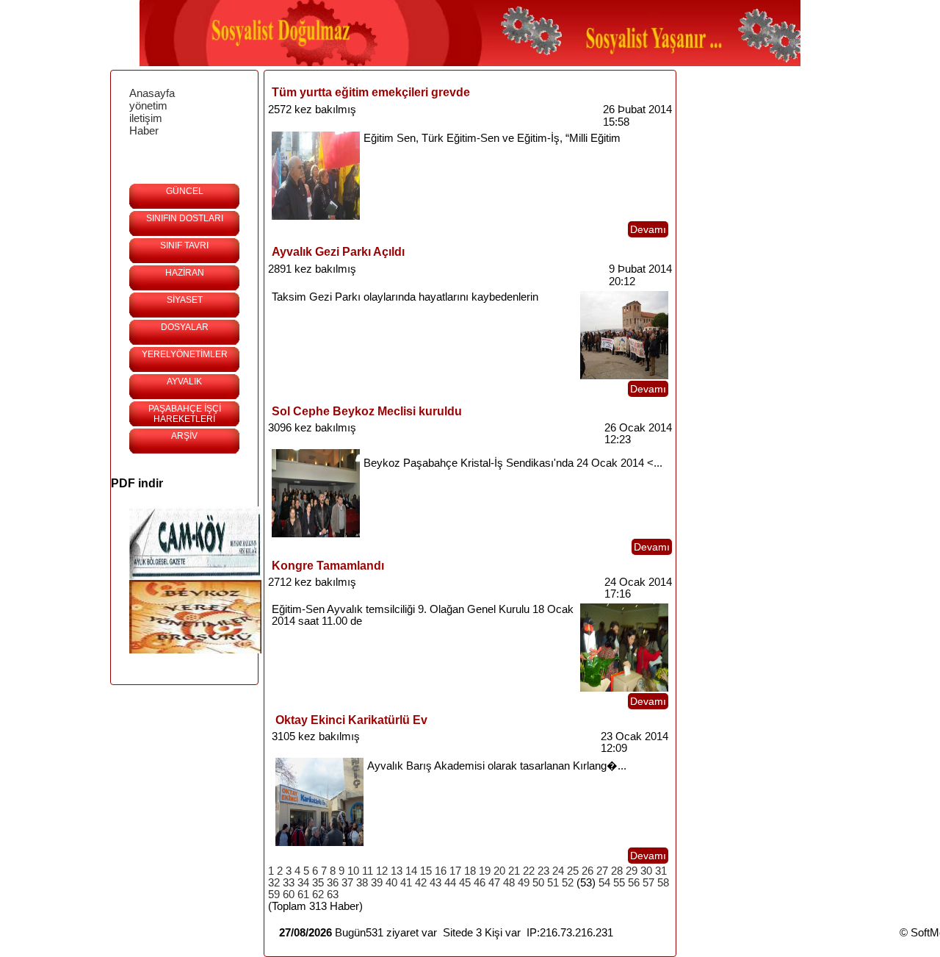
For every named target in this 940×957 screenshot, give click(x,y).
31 (661, 871)
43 (435, 883)
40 (391, 883)
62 (318, 894)
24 (558, 871)
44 (450, 883)
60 (288, 894)
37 (347, 883)
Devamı (648, 229)
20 (499, 871)
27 (602, 871)
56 (634, 883)
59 (274, 894)
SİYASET (185, 300)
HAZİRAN (184, 273)
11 (367, 871)
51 (553, 883)
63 (333, 894)
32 (274, 883)
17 (455, 871)
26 (587, 871)
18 (470, 871)
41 (406, 883)
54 (604, 883)
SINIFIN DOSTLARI (184, 218)
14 (411, 871)
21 (514, 871)
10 (353, 871)
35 (318, 883)
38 (362, 883)
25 (573, 871)
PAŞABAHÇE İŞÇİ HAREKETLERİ (184, 414)
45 (465, 883)
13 (396, 871)
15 (426, 871)
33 (288, 883)
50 (538, 883)
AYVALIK (184, 381)
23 (543, 871)
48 (509, 883)
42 (421, 883)
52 (568, 883)
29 (631, 871)
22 (529, 871)
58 (663, 883)
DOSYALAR (185, 327)
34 (303, 883)
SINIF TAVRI (184, 245)
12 (382, 871)
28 (617, 871)
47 (494, 883)
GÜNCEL (184, 191)
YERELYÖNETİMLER (185, 354)
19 (485, 871)
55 (619, 883)
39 (377, 883)
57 (648, 883)
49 (523, 883)
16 (440, 871)
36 (333, 883)
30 (646, 871)
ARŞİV (184, 436)
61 (303, 894)
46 (479, 883)
